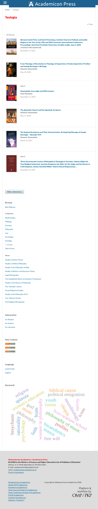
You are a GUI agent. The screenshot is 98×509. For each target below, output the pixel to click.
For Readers (9, 319)
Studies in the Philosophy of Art (16, 294)
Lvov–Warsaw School (13, 298)
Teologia (10, 245)
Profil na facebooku (16, 472)
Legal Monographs (12, 275)
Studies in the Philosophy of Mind (17, 267)
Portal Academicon (16, 495)
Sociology (8, 241)
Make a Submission (14, 192)
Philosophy (9, 229)
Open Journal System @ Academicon (22, 490)
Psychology (9, 237)
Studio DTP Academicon (18, 485)
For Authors (9, 323)
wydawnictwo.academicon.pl (24, 470)
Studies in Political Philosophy (16, 264)
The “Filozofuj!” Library (13, 287)
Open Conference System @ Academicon (24, 492)
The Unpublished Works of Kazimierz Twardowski (23, 279)
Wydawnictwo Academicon (19, 482)
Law (6, 233)
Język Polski (10, 369)
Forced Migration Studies (14, 290)
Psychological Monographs (14, 302)
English (8, 373)
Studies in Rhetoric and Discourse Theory (20, 271)
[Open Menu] (5, 2)
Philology (8, 222)
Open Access (10, 248)
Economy (8, 225)
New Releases (10, 207)
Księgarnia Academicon (17, 487)
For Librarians (10, 327)
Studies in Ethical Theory (14, 260)
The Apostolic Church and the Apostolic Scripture (40, 110)
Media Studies (10, 218)
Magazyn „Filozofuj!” (16, 500)
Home (7, 10)
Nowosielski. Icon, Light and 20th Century (37, 91)
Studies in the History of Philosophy (18, 283)
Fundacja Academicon (17, 497)
